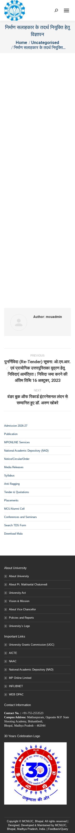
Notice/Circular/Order (16, 458)
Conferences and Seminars (20, 517)
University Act (17, 592)
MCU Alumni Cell (14, 508)
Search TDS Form (15, 525)
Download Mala (13, 533)
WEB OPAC (16, 694)
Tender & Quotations (16, 492)
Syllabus (9, 475)
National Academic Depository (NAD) (26, 450)
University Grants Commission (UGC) (31, 644)
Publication (11, 434)
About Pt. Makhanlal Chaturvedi (28, 584)
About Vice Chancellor (22, 609)
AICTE (13, 653)
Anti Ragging (12, 483)
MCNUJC (60, 825)
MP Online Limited (20, 677)
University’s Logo (19, 626)
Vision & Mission (19, 601)
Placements (11, 500)
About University (19, 576)
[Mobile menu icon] (66, 10)
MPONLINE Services (17, 442)
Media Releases (14, 467)
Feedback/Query (58, 829)
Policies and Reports (21, 617)
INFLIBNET (16, 686)
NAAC (12, 661)
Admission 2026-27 (15, 425)
